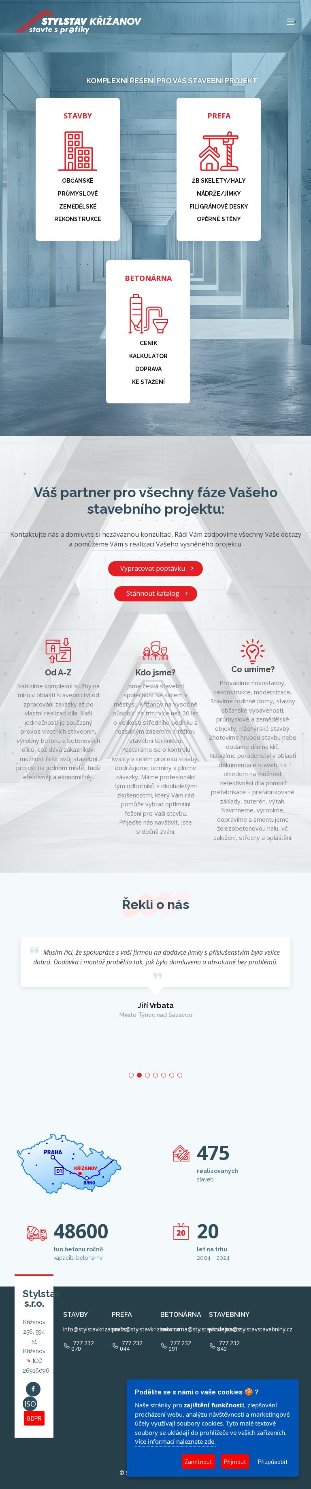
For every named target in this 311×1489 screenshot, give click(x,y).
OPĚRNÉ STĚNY (219, 219)
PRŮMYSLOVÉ (78, 193)
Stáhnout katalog (152, 593)
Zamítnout (198, 1461)
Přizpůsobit (273, 1461)
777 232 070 (82, 1346)
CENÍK (148, 343)
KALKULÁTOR (148, 356)
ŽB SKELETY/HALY (219, 180)
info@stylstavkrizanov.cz (95, 1329)
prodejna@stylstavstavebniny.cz (250, 1329)
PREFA (218, 115)
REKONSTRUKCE (77, 219)
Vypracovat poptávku (152, 568)
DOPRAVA (148, 369)
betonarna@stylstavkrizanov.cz (200, 1329)
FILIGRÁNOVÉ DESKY (219, 206)
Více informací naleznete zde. (175, 1441)
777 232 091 (179, 1346)
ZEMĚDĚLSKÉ (78, 206)
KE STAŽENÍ (148, 382)
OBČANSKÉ (78, 180)
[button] (131, 1075)
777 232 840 (228, 1346)
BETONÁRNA (148, 278)
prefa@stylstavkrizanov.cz (145, 1329)
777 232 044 (131, 1346)
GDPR (34, 1418)
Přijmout (235, 1461)
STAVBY (78, 115)
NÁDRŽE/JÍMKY (219, 193)
